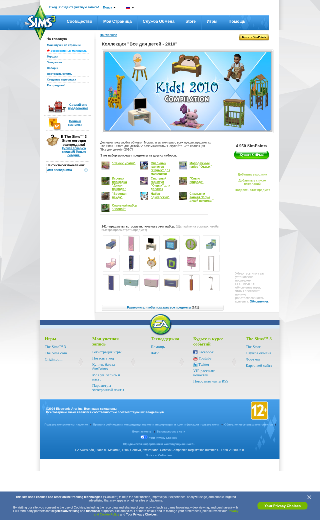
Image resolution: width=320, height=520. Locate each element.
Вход (53, 7)
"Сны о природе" (197, 180)
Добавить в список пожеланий (252, 182)
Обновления (259, 301)
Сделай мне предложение (78, 106)
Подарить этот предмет (252, 190)
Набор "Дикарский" (160, 195)
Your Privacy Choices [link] (163, 437)
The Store (253, 347)
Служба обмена (158, 21)
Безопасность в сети (171, 431)
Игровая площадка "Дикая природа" (119, 184)
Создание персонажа (61, 79)
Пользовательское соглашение (66, 424)
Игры (212, 21)
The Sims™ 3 (55, 347)
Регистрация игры (107, 352)
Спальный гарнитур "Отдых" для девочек (160, 184)
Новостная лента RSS (210, 381)
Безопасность (142, 431)
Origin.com (53, 359)
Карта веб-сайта (259, 366)
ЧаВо (155, 353)
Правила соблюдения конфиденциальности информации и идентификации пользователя (156, 424)
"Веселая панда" (119, 195)
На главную (108, 35)
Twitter (203, 364)
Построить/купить (59, 73)
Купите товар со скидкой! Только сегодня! (74, 151)
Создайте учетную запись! (79, 7)
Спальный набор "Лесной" (124, 207)
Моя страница (117, 21)
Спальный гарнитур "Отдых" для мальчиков (160, 169)
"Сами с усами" (124, 163)
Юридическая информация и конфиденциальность (158, 444)
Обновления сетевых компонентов (248, 424)
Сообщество (79, 21)
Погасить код (103, 358)
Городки (52, 56)
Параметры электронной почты (108, 388)
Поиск (107, 7)
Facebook (206, 352)
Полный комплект (75, 123)
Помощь (237, 21)
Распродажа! (56, 85)
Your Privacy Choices (282, 506)
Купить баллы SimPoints (103, 366)
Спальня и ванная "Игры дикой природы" (202, 197)
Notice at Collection (159, 455)
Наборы (52, 68)
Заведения (54, 62)
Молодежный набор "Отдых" (201, 165)
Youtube (205, 358)
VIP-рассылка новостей (204, 373)
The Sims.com (56, 353)
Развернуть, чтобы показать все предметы (163, 307)
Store (191, 21)
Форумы (253, 359)
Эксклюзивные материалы (68, 50)
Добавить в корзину (252, 174)
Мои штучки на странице (64, 45)
